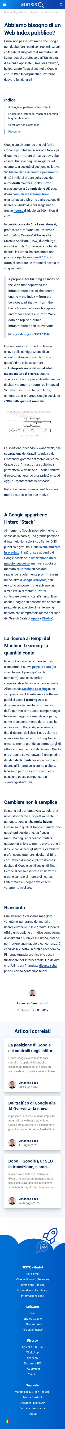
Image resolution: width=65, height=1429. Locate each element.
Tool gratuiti (32, 1369)
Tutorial (32, 1374)
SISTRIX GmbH (32, 1267)
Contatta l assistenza (32, 1408)
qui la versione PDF (31, 257)
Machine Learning (34, 689)
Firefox (47, 618)
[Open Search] (61, 4)
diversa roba (48, 965)
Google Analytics (34, 580)
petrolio (37, 667)
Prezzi (32, 1313)
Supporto (32, 1385)
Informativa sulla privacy (32, 1290)
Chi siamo (32, 1274)
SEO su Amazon (32, 1324)
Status (33, 1413)
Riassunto (14, 131)
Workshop (32, 1352)
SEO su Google (32, 1318)
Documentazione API (32, 1402)
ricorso (19, 210)
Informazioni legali (32, 1295)
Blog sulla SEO (33, 1363)
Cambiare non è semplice (23, 125)
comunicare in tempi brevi (31, 194)
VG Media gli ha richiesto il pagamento (31, 172)
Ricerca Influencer (32, 1329)
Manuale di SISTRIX (32, 1391)
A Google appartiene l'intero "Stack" (29, 107)
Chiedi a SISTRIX (32, 1347)
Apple (35, 618)
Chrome (25, 569)
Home (7, 12)
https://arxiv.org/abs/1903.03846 (29, 334)
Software (32, 1306)
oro (48, 667)
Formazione (32, 1284)
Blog (15, 12)
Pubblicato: (24, 1010)
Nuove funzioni (32, 1397)
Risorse (32, 1340)
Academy (32, 1358)
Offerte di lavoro (32, 1279)
